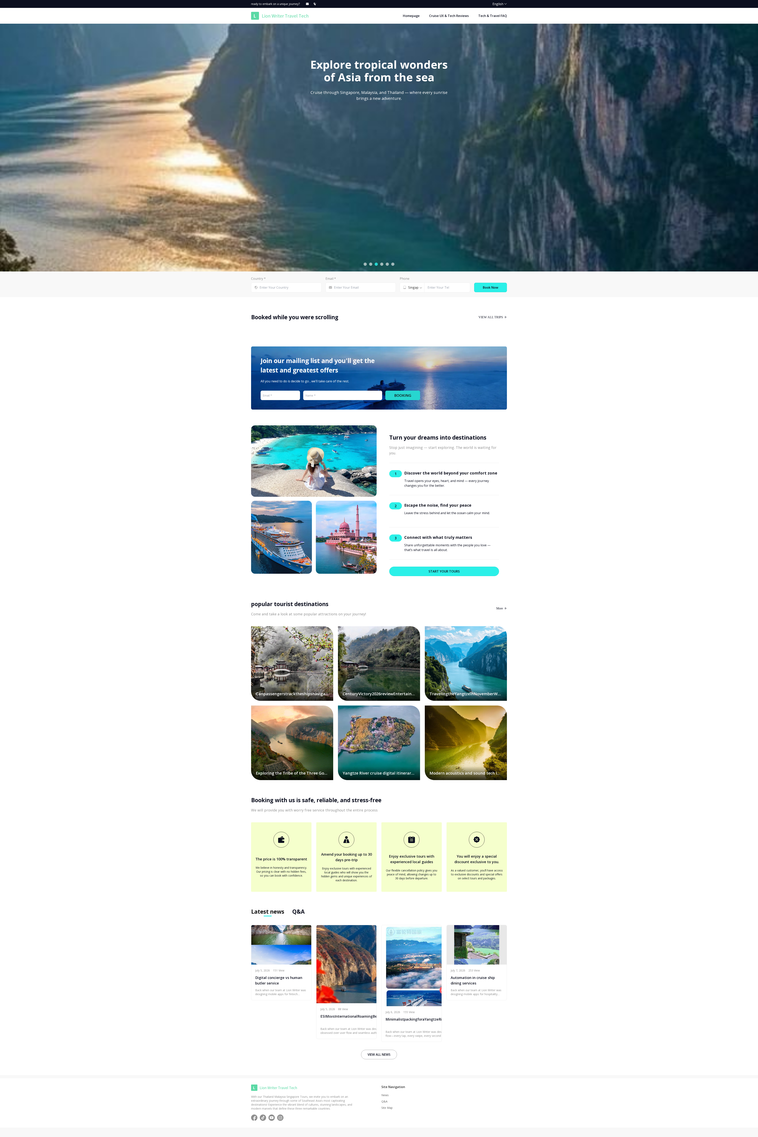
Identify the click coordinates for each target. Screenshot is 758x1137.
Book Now (490, 287)
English (498, 4)
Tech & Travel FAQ (492, 16)
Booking (402, 395)
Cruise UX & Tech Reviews (449, 16)
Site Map (387, 1108)
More (500, 608)
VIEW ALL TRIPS (491, 317)
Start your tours (444, 571)
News (385, 1095)
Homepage (411, 16)
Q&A (384, 1101)
